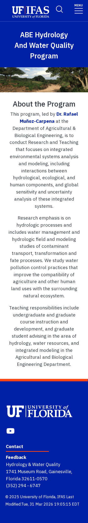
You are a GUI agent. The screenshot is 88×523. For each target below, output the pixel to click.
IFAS (61, 496)
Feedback (16, 457)
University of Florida (37, 496)
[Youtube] (11, 430)
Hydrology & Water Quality (33, 464)
